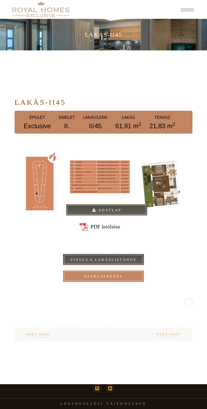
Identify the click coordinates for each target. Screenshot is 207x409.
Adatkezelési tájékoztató (103, 403)
